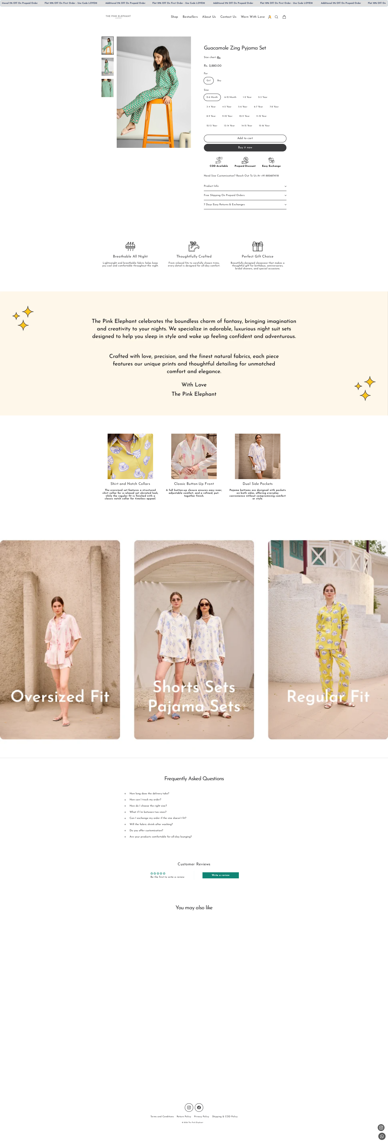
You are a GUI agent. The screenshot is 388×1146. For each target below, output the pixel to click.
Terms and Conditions (162, 1117)
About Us (209, 16)
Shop (174, 16)
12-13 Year (212, 126)
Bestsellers (190, 16)
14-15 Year (247, 126)
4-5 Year (226, 107)
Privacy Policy (201, 1117)
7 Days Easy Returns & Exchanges (224, 204)
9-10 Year (227, 116)
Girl (209, 81)
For (206, 73)
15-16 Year (264, 126)
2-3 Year (262, 97)
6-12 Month (230, 97)
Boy (219, 81)
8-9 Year (211, 116)
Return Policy (184, 1117)
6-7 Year (258, 107)
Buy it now (245, 147)
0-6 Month (212, 97)
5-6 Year (242, 107)
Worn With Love (253, 16)
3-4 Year (211, 107)
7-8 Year (274, 107)
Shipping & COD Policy (225, 1117)
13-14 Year (229, 126)
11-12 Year (261, 116)
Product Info (211, 186)
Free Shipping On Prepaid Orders (224, 195)
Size (206, 90)
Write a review (221, 875)
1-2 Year (247, 97)
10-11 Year (244, 116)
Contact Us (228, 16)
